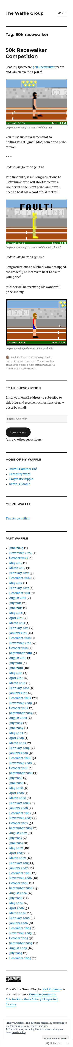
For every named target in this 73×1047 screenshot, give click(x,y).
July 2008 (15, 778)
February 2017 (19, 573)
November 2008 (20, 763)
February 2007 (19, 863)
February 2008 (19, 803)
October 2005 (18, 938)
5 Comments (28, 368)
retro (52, 364)
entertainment (14, 361)
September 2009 (21, 713)
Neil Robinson (19, 357)
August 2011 (17, 598)
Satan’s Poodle (19, 484)
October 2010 (18, 648)
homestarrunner (38, 364)
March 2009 (17, 743)
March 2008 (17, 798)
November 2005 (20, 933)
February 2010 (19, 688)
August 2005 (18, 948)
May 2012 (16, 583)
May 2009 (16, 733)
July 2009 (16, 723)
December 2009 (20, 698)
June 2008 (16, 783)
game (24, 364)
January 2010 (18, 693)
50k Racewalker (44, 67)
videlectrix (12, 368)
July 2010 (15, 663)
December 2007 (20, 813)
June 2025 (16, 548)
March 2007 (17, 858)
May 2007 (16, 848)
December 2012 (20, 578)
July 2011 (15, 603)
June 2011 (15, 608)
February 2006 (19, 918)
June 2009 (16, 728)
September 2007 (20, 828)
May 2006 (16, 903)
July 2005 (15, 953)
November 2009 (20, 703)
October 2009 (18, 708)
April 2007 (16, 853)
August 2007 (18, 833)
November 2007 (20, 818)
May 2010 (16, 673)
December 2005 (20, 928)
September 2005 (20, 943)
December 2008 (20, 758)
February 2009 (19, 748)
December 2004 (20, 958)
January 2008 (18, 808)
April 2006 (16, 908)
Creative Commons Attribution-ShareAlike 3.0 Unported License (32, 999)
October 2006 (18, 883)
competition (13, 364)
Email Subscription (23, 388)
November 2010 (20, 643)
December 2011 (19, 593)
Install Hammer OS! (23, 469)
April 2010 (16, 678)
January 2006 (18, 923)
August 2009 (18, 718)
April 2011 (16, 618)
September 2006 (21, 888)
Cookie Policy (19, 1032)
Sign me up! (18, 432)
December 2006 (20, 873)
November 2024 (20, 553)
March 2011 (17, 623)
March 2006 (17, 913)
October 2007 (18, 823)
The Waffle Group (25, 13)
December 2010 (20, 638)
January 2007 (18, 868)
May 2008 (16, 788)
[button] (37, 102)
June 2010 (16, 668)
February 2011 (19, 628)
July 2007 (15, 838)
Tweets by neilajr (18, 518)
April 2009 (16, 738)
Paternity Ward (19, 474)
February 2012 (19, 588)
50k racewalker (45, 361)
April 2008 (16, 793)
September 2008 (20, 773)
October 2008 (18, 768)
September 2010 (20, 653)
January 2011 (18, 633)
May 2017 (15, 563)
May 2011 (15, 613)
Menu (61, 13)
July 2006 (16, 898)
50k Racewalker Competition (26, 53)
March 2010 (17, 683)
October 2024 (18, 558)
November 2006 (20, 878)
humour (28, 361)
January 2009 (18, 753)
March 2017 (17, 568)
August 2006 (18, 893)
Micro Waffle (18, 504)
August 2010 (17, 658)
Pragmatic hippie (21, 479)
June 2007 (16, 843)
